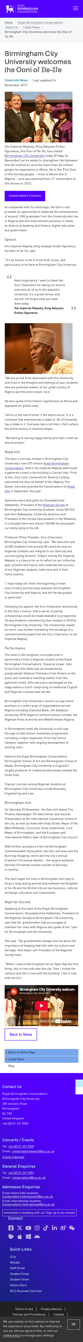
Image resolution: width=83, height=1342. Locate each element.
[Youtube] (28, 1228)
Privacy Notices (51, 1309)
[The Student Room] (11, 1236)
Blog (11, 1066)
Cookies (58, 1314)
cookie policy (11, 1335)
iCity (13, 1256)
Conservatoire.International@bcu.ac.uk (28, 1204)
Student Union (19, 1279)
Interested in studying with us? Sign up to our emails (39, 1212)
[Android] (37, 1236)
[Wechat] (72, 1228)
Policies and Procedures (29, 1314)
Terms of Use (24, 1309)
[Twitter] (20, 1228)
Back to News (21, 1035)
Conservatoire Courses (25, 195)
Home (9, 22)
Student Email (19, 1274)
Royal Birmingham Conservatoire (40, 22)
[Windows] (28, 1236)
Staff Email (17, 1268)
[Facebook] (11, 1228)
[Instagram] (37, 1228)
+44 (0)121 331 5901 (21, 1173)
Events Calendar (13, 1157)
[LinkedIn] (54, 1228)
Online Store (18, 1285)
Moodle (15, 1262)
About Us (12, 27)
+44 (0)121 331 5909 (21, 1146)
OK (74, 1324)
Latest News (31, 27)
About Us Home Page (21, 1052)
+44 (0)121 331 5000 (15, 1123)
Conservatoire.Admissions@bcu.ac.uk (27, 1196)
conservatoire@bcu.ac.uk (29, 1177)
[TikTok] (46, 1228)
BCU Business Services (26, 1291)
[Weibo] (63, 1228)
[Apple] (20, 1236)
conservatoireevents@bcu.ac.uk (33, 1151)
